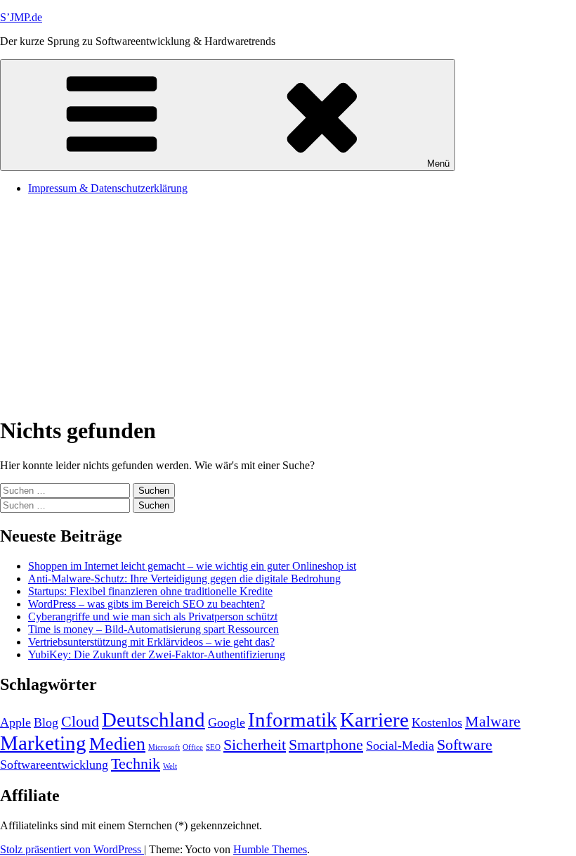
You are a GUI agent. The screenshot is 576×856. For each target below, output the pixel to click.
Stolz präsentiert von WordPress (72, 849)
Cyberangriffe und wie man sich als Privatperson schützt (152, 616)
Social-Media (400, 746)
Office (193, 747)
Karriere (374, 719)
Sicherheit (254, 744)
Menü (438, 163)
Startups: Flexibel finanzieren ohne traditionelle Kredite (150, 591)
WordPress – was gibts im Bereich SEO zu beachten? (146, 604)
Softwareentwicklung (54, 765)
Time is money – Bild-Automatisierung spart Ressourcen (153, 629)
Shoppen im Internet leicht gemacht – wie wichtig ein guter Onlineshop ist (192, 566)
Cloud (80, 721)
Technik (135, 763)
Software (464, 744)
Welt (170, 766)
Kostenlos (437, 722)
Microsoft (164, 747)
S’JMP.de (21, 17)
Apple (15, 722)
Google (226, 722)
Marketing (43, 743)
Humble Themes (270, 849)
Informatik (292, 719)
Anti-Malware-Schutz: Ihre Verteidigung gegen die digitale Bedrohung (184, 578)
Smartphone (326, 744)
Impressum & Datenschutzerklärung (108, 188)
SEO (213, 747)
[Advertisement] (288, 304)
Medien (117, 744)
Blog (46, 722)
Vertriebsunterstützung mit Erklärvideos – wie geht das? (151, 642)
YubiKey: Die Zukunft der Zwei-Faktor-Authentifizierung (156, 654)
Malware (493, 721)
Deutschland (153, 719)
